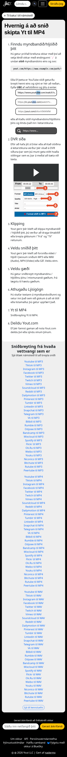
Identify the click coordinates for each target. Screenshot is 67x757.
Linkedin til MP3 (33, 406)
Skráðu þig (56, 3)
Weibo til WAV (34, 682)
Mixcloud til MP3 (33, 436)
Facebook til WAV (33, 603)
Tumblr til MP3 (33, 403)
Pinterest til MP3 (33, 399)
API (26, 739)
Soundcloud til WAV (33, 618)
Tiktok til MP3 (34, 365)
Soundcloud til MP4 (33, 503)
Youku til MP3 (34, 455)
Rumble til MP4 (33, 540)
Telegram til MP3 (33, 414)
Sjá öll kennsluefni (33, 707)
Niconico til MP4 (33, 574)
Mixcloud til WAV (33, 667)
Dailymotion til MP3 (33, 395)
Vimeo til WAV (34, 614)
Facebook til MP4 (34, 488)
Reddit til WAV (33, 622)
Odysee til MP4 (33, 544)
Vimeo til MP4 (33, 499)
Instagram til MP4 (33, 484)
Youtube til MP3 (33, 361)
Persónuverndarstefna (43, 739)
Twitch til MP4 (33, 495)
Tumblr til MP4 (33, 518)
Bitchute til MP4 (33, 578)
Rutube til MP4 (33, 582)
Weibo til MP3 (33, 451)
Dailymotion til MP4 (33, 510)
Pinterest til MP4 (33, 514)
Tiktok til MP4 (34, 480)
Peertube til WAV (33, 700)
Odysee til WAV (33, 659)
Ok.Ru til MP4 (33, 563)
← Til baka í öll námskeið (18, 15)
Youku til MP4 (34, 570)
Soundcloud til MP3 (33, 388)
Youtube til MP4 (33, 476)
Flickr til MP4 (33, 559)
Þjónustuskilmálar (13, 742)
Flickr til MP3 (33, 444)
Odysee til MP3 (33, 429)
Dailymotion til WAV (33, 625)
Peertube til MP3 (33, 470)
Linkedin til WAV (33, 637)
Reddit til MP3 (33, 391)
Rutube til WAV (33, 697)
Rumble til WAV (33, 655)
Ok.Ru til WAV (33, 678)
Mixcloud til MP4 (33, 551)
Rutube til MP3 (33, 466)
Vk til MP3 (33, 418)
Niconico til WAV (33, 689)
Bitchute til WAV (33, 693)
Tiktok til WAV (33, 595)
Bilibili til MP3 (33, 421)
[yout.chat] (34, 3)
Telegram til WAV (33, 644)
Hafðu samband (35, 742)
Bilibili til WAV (33, 652)
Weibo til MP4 (33, 566)
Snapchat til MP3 (33, 410)
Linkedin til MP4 (33, 521)
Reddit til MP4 (33, 506)
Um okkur (16, 739)
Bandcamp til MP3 (33, 433)
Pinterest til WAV (33, 629)
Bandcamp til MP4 (33, 548)
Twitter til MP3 (33, 376)
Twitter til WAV (33, 607)
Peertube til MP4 (33, 585)
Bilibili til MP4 (33, 536)
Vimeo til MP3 (33, 384)
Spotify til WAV (33, 670)
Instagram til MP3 (33, 369)
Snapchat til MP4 (33, 525)
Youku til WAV (33, 685)
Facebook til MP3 (34, 373)
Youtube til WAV (33, 592)
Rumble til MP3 (33, 425)
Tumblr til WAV (33, 633)
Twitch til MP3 (33, 380)
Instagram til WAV (33, 599)
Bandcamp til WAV (33, 663)
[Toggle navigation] (42, 4)
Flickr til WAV (33, 674)
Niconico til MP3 (33, 459)
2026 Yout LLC (25, 752)
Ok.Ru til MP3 (33, 448)
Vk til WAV (33, 648)
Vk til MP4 (33, 533)
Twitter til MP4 (33, 491)
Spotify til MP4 (33, 555)
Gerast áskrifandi (52, 726)
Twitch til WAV (33, 610)
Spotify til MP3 (33, 440)
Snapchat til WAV (33, 640)
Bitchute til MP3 (33, 463)
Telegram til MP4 (33, 529)
